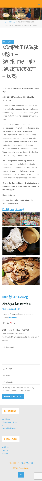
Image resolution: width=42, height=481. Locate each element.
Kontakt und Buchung (13, 209)
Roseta (21, 463)
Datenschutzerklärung (9, 422)
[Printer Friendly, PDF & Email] (9, 323)
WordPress (29, 463)
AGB (3, 425)
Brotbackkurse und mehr (11, 309)
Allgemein (12, 22)
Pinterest (5, 453)
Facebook (5, 450)
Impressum (6, 419)
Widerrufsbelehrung (9, 428)
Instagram (5, 447)
